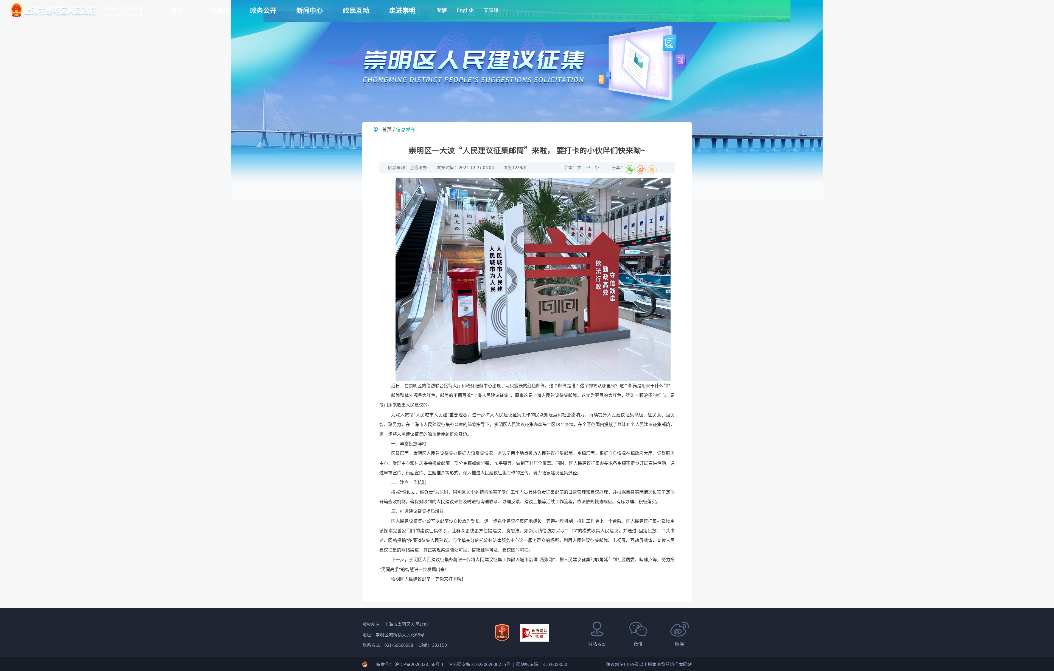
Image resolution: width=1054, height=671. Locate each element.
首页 (177, 10)
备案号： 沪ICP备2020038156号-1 (410, 664)
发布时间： (465, 167)
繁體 (442, 10)
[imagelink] (53, 10)
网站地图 (597, 643)
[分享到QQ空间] (652, 169)
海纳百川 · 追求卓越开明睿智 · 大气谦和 (122, 11)
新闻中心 (309, 10)
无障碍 (491, 10)
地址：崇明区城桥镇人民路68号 (393, 634)
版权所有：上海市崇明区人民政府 (395, 624)
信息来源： (407, 167)
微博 (679, 643)
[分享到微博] (641, 169)
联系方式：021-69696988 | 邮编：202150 (404, 645)
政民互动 (356, 10)
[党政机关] (502, 632)
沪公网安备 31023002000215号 (479, 664)
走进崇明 (402, 10)
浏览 (514, 167)
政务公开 (263, 10)
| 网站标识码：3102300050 (538, 664)
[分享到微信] (630, 169)
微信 (638, 643)
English (465, 10)
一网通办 (217, 10)
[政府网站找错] (534, 633)
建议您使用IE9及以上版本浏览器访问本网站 (649, 664)
